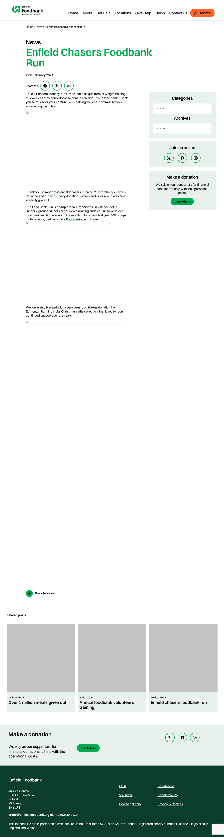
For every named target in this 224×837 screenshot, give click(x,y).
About (87, 13)
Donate (204, 13)
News (160, 13)
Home (73, 13)
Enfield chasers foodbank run (179, 702)
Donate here (182, 201)
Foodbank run (76, 219)
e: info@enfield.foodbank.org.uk (31, 815)
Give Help (143, 13)
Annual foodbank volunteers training (106, 705)
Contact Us (178, 13)
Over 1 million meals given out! (38, 702)
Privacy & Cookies (170, 804)
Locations (123, 13)
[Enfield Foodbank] (27, 18)
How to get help (130, 804)
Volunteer (125, 795)
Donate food (166, 786)
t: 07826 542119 (66, 815)
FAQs (122, 786)
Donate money (168, 795)
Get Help (103, 13)
